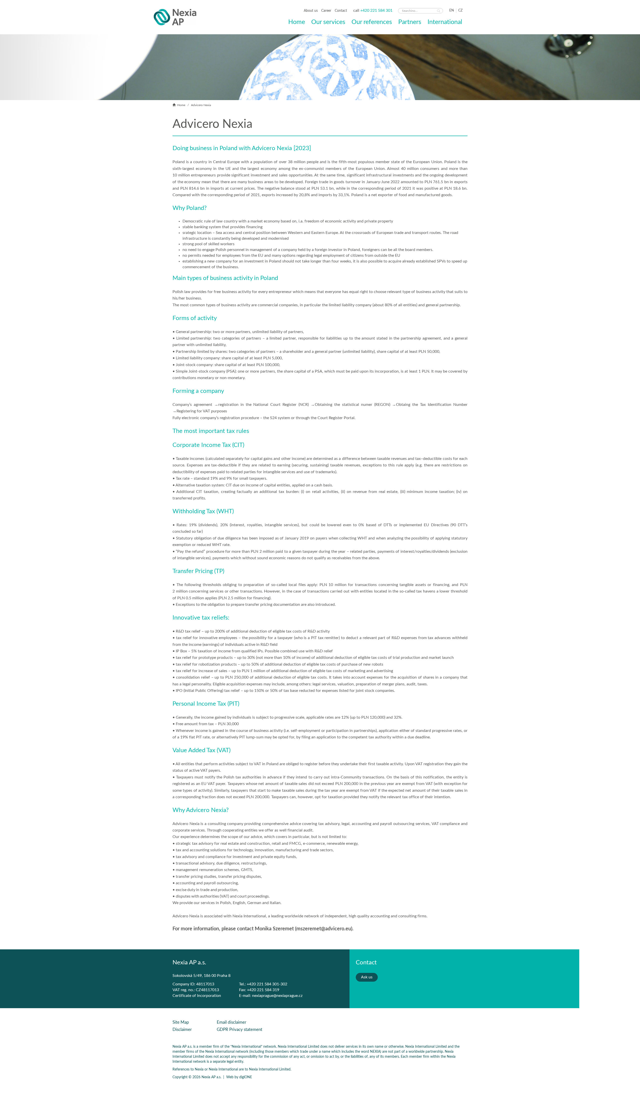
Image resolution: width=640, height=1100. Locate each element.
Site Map (180, 1022)
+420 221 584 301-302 (267, 984)
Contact (341, 11)
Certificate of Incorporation (196, 996)
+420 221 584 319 (263, 990)
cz (460, 10)
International (445, 22)
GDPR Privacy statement (239, 1029)
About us (311, 11)
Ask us (366, 977)
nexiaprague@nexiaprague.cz (277, 996)
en (451, 10)
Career (326, 11)
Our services (328, 22)
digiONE (245, 1077)
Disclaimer (182, 1029)
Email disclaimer (231, 1022)
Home (296, 22)
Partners (409, 22)
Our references (372, 22)
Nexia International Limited (269, 1069)
